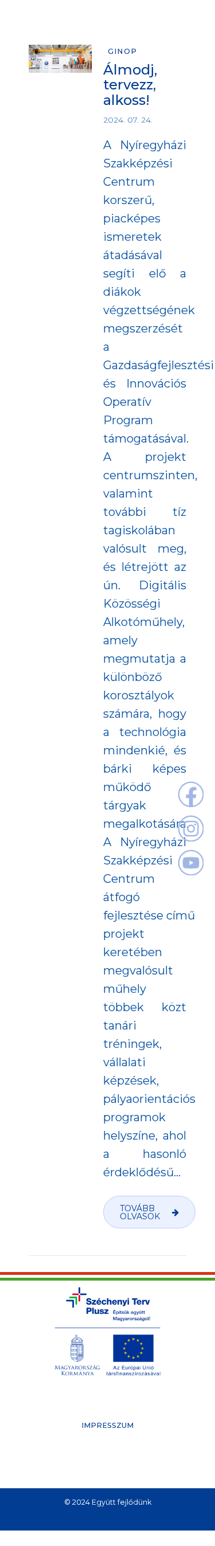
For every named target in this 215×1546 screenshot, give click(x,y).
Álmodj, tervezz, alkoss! (130, 84)
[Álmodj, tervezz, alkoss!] (60, 59)
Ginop (122, 51)
